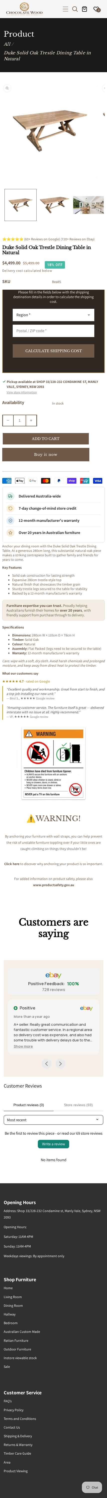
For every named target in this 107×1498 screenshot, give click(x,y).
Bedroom (11, 1323)
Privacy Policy (13, 1410)
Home (8, 1288)
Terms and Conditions (20, 1418)
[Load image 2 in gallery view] (54, 205)
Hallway (9, 1314)
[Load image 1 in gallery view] (20, 205)
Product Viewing (16, 1471)
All (7, 44)
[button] (65, 9)
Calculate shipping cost (53, 351)
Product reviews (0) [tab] (28, 1105)
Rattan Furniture (16, 1340)
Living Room (13, 1297)
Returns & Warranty (18, 1444)
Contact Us (12, 1427)
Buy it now (45, 454)
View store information (22, 392)
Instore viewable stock (20, 1358)
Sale (7, 1366)
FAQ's (8, 1401)
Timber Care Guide (17, 1453)
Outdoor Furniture (17, 1349)
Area (7, 1462)
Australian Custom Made (22, 1331)
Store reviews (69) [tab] (78, 1105)
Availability (13, 402)
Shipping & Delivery (18, 1436)
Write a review (53, 1144)
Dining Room (13, 1305)
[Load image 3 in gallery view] (88, 205)
